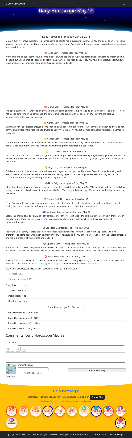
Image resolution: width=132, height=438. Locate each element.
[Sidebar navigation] (124, 3)
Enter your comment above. (19, 364)
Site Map (118, 434)
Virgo (72, 411)
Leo (60, 411)
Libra (84, 411)
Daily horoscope (66, 391)
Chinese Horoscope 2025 (20, 279)
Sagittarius (108, 411)
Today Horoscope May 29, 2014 (23, 312)
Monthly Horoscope (17, 301)
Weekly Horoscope (17, 295)
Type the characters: (33, 372)
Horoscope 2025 (16, 273)
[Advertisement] (66, 85)
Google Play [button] (97, 397)
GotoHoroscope (15, 3)
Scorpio (96, 411)
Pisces (120, 423)
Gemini (35, 411)
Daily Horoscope (16, 290)
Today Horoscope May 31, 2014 (23, 323)
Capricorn (120, 411)
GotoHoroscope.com (82, 434)
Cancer (48, 411)
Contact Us (99, 434)
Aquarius (11, 423)
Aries (11, 411)
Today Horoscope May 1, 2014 (22, 328)
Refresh (11, 376)
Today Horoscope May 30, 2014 (23, 318)
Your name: (11, 342)
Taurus (24, 411)
